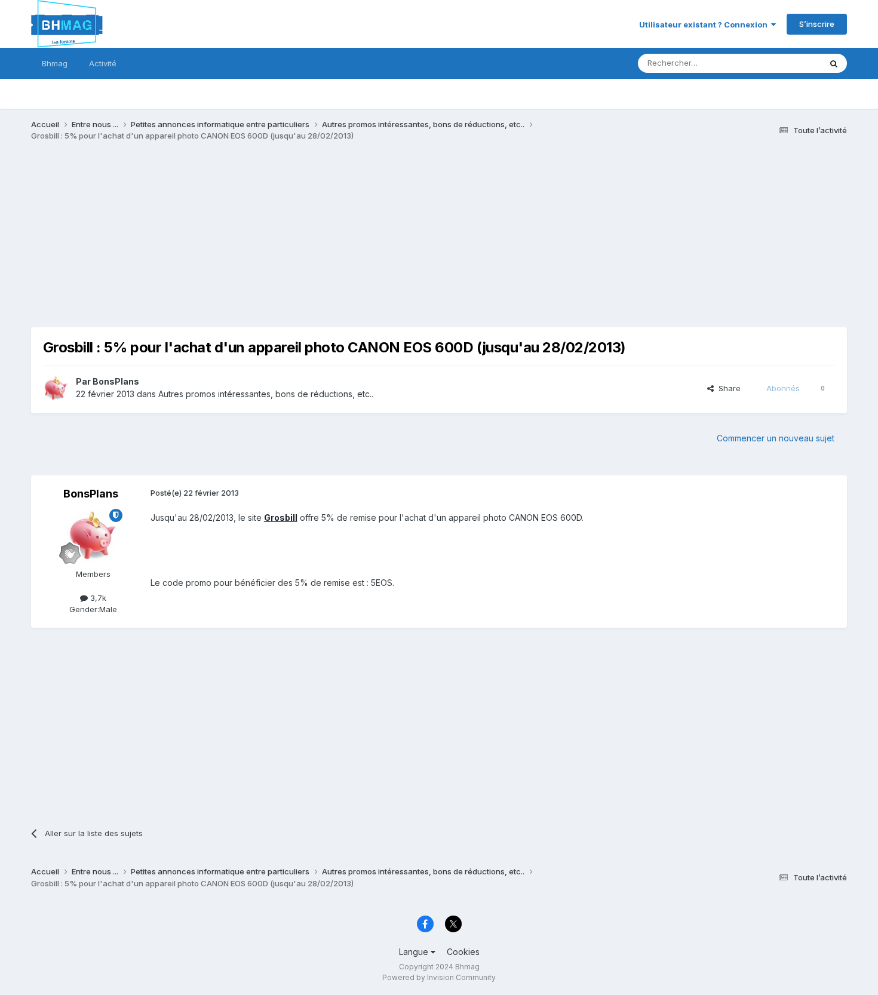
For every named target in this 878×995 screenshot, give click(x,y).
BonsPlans (116, 381)
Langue (415, 952)
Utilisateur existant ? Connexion (705, 24)
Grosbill (280, 517)
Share (727, 388)
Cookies (463, 952)
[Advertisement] (248, 243)
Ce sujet (790, 63)
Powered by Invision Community (439, 977)
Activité (102, 63)
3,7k (97, 598)
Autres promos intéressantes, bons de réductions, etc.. (265, 394)
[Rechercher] (834, 63)
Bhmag (54, 63)
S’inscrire (816, 24)
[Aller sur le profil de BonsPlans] (56, 388)
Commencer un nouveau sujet (775, 438)
